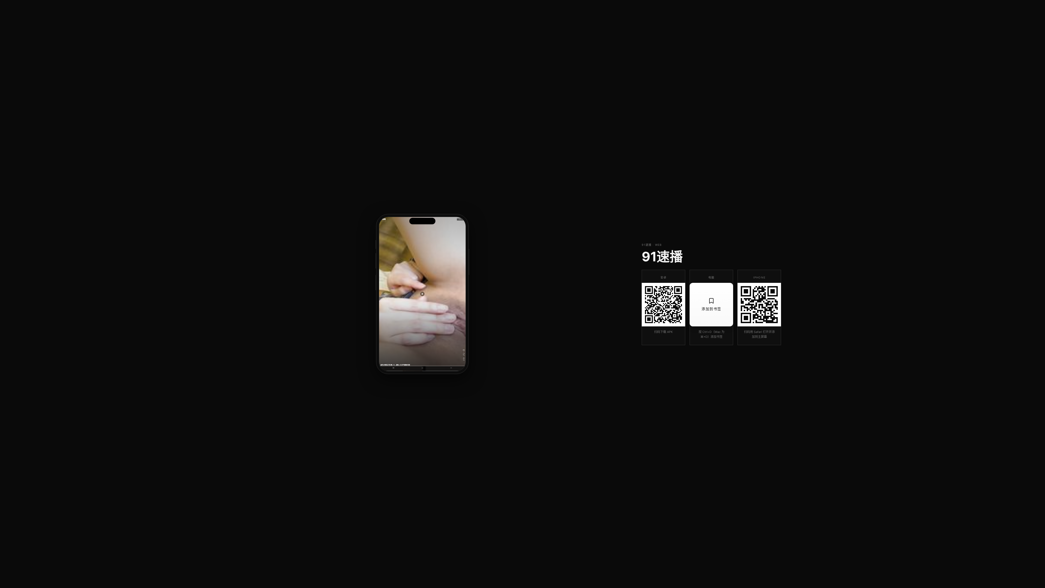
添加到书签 (711, 309)
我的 (451, 368)
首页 (393, 368)
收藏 (422, 368)
